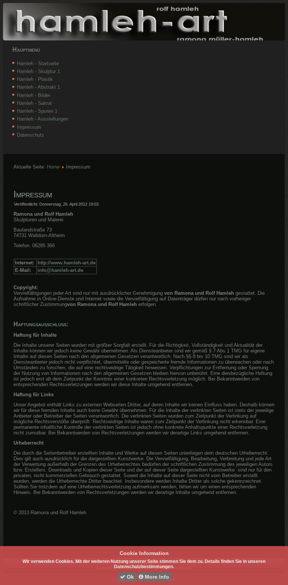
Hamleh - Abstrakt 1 (38, 87)
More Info (156, 577)
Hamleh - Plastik (35, 79)
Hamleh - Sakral (34, 103)
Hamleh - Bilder (33, 95)
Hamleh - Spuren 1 (37, 111)
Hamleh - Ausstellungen (42, 119)
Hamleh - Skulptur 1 (38, 71)
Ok (129, 577)
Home (53, 167)
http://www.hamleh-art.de (67, 263)
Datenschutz (30, 135)
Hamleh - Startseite (38, 63)
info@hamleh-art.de (60, 270)
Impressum (29, 127)
